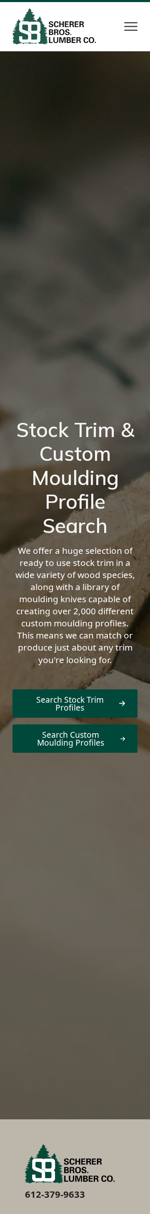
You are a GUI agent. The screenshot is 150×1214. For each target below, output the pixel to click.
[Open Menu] (131, 26)
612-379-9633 (55, 1194)
